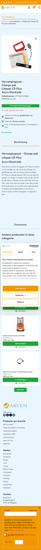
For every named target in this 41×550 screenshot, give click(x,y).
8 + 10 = (8, 542)
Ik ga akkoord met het (19, 535)
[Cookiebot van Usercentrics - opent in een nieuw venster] (29, 246)
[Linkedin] (13, 415)
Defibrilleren (13, 19)
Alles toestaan (20, 288)
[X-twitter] (10, 415)
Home (4, 17)
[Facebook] (4, 415)
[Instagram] (7, 415)
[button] (39, 7)
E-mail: (7, 510)
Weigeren (20, 302)
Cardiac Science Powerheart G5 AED (14, 336)
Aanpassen (19, 295)
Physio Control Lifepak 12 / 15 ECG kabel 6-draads (17, 372)
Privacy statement (16, 530)
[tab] (20, 143)
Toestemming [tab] (7, 252)
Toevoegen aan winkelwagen (20, 106)
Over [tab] (33, 252)
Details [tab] (20, 252)
